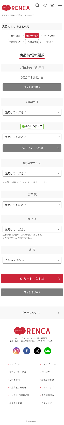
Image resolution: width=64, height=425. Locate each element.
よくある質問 (15, 402)
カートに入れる (34, 278)
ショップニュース (49, 364)
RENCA (4, 15)
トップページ (15, 364)
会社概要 (45, 371)
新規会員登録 (47, 379)
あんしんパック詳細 (32, 148)
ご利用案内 (14, 379)
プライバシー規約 (17, 371)
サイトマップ (47, 387)
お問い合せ (46, 402)
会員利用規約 (47, 395)
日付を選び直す (32, 87)
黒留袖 (12, 15)
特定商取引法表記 (17, 387)
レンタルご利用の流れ (19, 395)
